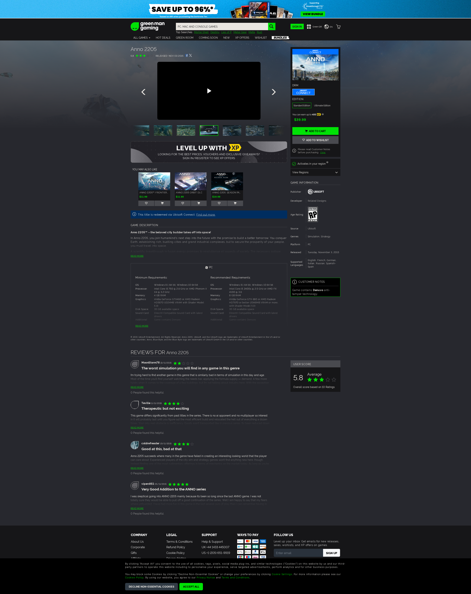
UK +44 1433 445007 (215, 547)
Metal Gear (240, 32)
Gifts (134, 553)
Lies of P (226, 32)
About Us (137, 541)
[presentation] (144, 92)
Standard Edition (301, 105)
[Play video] (209, 91)
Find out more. (205, 214)
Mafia (252, 32)
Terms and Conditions (235, 577)
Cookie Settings (282, 574)
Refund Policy (175, 547)
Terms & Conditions (179, 541)
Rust (259, 32)
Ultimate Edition (322, 105)
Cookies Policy (134, 577)
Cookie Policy (175, 553)
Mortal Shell (201, 32)
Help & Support (212, 541)
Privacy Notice (206, 577)
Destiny (214, 32)
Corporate (138, 547)
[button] (142, 37)
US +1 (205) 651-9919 (216, 553)
